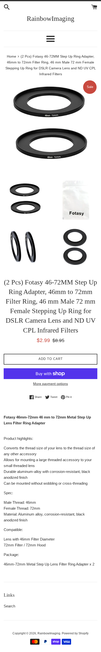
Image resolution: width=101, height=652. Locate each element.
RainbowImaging (50, 18)
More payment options (50, 384)
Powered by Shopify (75, 633)
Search (9, 606)
